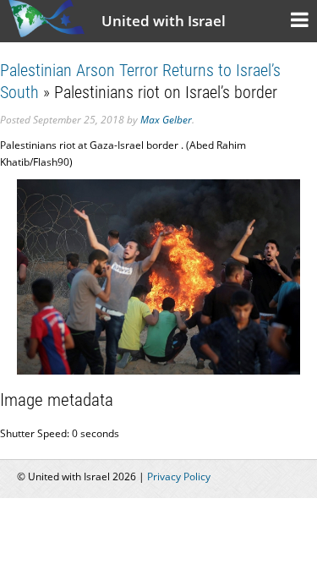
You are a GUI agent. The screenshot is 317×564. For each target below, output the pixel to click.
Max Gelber (166, 119)
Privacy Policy (178, 476)
